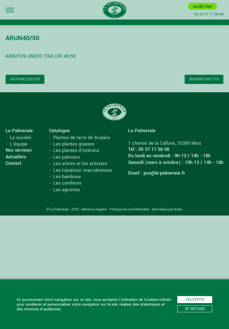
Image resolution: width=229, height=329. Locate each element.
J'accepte (195, 299)
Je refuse (195, 309)
